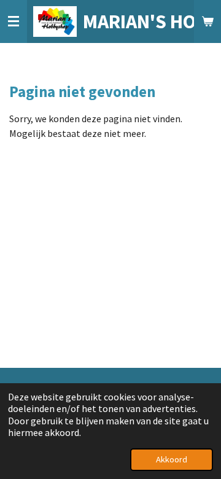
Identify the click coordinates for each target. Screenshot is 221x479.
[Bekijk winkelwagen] (207, 21)
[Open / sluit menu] (13, 21)
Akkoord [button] (171, 459)
